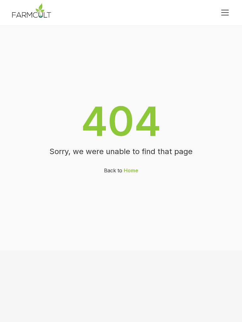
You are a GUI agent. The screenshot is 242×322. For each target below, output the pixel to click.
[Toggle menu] (225, 13)
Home (131, 170)
